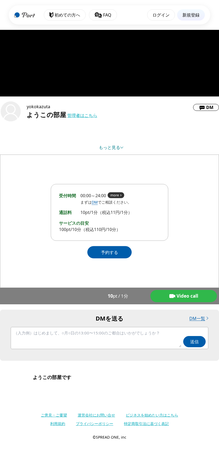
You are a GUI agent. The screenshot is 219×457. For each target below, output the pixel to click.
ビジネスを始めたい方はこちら (152, 415)
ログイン (161, 15)
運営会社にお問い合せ (96, 415)
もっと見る (109, 147)
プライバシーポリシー (94, 423)
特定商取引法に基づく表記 (146, 423)
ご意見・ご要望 (54, 415)
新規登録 (191, 15)
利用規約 (57, 423)
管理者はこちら (82, 115)
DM (95, 202)
